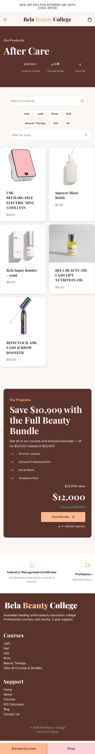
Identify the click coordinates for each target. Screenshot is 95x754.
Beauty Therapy (35, 123)
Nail (68, 114)
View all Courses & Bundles (23, 668)
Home (8, 689)
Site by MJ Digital (47, 732)
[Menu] (5, 20)
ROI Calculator (14, 704)
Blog (7, 709)
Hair (27, 114)
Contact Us (11, 714)
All (68, 123)
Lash (41, 114)
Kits (55, 123)
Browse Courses (24, 748)
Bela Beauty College (52, 727)
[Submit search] (82, 100)
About (8, 694)
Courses (9, 699)
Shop (71, 748)
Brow (54, 114)
